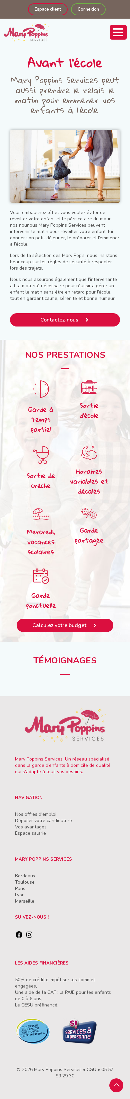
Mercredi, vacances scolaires (41, 541)
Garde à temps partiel (40, 419)
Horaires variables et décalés (89, 481)
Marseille (24, 901)
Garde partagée (89, 535)
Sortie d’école (89, 410)
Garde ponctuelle (41, 600)
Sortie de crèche (41, 480)
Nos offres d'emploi (35, 814)
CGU (91, 1069)
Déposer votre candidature (43, 820)
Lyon (20, 895)
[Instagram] (29, 937)
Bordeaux (25, 876)
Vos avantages (31, 827)
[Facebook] (19, 937)
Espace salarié (30, 833)
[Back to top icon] (116, 1085)
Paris (20, 888)
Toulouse (25, 882)
